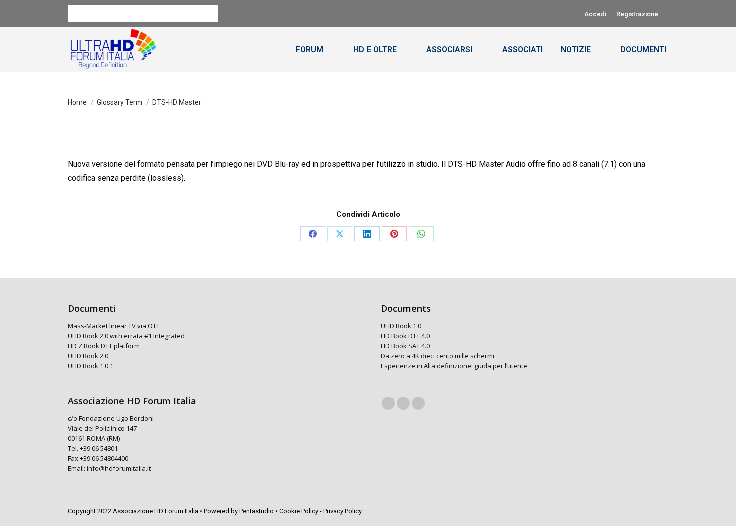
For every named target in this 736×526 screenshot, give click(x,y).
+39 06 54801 (99, 448)
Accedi (595, 14)
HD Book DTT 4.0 (405, 335)
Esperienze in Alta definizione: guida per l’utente (454, 365)
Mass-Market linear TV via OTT (114, 325)
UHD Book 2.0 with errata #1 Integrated (126, 335)
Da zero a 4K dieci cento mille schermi (437, 355)
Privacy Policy (342, 511)
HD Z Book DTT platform (104, 345)
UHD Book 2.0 (88, 355)
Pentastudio (256, 511)
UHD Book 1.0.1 (90, 365)
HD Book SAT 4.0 (405, 345)
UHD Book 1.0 (401, 325)
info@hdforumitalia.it (119, 468)
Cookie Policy (298, 511)
